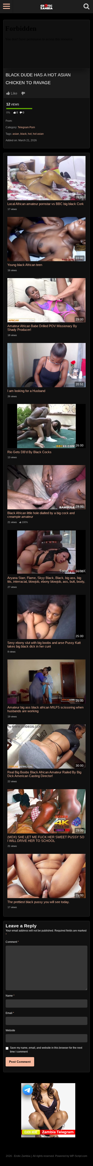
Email (10, 1013)
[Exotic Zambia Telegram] (48, 1110)
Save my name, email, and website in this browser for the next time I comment (46, 1049)
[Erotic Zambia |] (46, 6)
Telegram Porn (26, 127)
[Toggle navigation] (6, 6)
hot (30, 133)
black (23, 133)
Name (10, 995)
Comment (12, 941)
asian (16, 133)
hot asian (38, 133)
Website (10, 1030)
